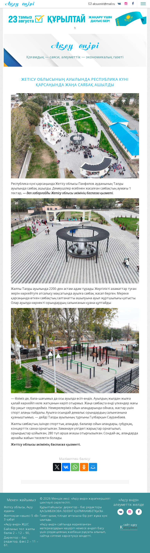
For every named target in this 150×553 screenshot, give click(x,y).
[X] (57, 467)
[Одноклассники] (84, 467)
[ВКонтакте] (66, 467)
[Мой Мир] (93, 467)
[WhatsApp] (75, 467)
